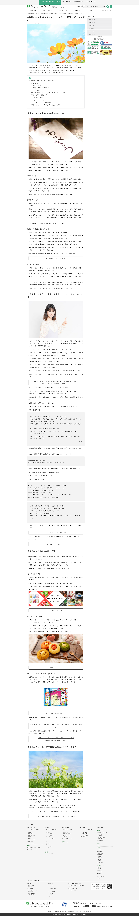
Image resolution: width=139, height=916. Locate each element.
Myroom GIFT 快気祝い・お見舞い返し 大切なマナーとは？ (54, 816)
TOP (28, 13)
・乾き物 (46, 839)
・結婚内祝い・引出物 (101, 834)
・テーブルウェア (83, 832)
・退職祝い (99, 857)
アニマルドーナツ (55, 668)
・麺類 (46, 841)
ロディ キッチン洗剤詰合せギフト (55, 713)
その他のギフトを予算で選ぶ (87, 829)
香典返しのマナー (93, 28)
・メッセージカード (52, 888)
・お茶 (46, 849)
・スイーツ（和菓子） (49, 835)
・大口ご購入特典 (72, 890)
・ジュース (47, 847)
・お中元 (99, 870)
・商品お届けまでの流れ (32, 887)
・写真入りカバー (51, 893)
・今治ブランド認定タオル (67, 833)
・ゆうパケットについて (73, 888)
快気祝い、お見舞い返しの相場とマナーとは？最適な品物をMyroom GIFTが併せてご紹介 (56, 724)
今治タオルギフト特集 (66, 843)
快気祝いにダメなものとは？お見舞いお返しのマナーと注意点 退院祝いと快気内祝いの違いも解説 (56, 739)
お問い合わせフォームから (96, 903)
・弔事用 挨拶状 (51, 891)
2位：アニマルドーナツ (39, 100)
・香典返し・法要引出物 (102, 832)
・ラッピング (50, 885)
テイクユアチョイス (55, 610)
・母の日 (99, 867)
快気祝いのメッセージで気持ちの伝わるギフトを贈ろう (46, 105)
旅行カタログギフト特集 (32, 849)
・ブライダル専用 (31, 839)
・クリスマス (100, 875)
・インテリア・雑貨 (84, 835)
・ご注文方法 (30, 888)
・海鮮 (46, 844)
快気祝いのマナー (53, 13)
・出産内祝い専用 (31, 835)
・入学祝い (99, 860)
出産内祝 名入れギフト (102, 845)
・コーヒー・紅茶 (48, 846)
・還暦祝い (99, 854)
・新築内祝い (100, 838)
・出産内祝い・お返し (101, 835)
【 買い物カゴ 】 (31, 894)
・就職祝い (99, 856)
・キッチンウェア (83, 833)
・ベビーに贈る (30, 843)
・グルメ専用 (30, 833)
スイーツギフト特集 (49, 853)
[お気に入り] (107, 6)
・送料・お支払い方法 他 (32, 890)
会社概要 (49, 911)
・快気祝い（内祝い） (101, 837)
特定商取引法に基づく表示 (73, 911)
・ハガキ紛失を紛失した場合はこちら (76, 885)
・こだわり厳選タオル (66, 838)
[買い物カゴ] (111, 6)
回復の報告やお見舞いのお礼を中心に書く (42, 80)
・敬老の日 (99, 872)
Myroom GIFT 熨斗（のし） (54, 258)
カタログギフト (31, 827)
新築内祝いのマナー (93, 34)
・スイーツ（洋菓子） (49, 833)
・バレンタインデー (101, 876)
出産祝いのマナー (93, 25)
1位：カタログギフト (39, 97)
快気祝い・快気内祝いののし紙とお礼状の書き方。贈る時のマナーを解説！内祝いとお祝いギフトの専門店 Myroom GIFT (56, 382)
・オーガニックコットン (67, 835)
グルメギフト (48, 827)
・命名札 (49, 890)
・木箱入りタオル (66, 832)
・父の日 (99, 868)
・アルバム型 (30, 841)
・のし (49, 887)
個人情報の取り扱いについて (59, 911)
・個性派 (29, 836)
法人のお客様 (80, 6)
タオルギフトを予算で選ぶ (68, 829)
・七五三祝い (100, 862)
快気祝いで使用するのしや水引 (41, 88)
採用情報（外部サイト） (87, 911)
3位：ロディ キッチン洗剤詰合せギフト (44, 102)
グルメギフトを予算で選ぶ (51, 829)
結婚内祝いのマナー (93, 19)
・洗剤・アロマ (83, 836)
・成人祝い (99, 859)
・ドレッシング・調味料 (50, 838)
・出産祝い (99, 849)
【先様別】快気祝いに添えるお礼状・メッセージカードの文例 (48, 93)
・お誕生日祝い (100, 853)
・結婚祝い (99, 851)
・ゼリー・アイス (48, 836)
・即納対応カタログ (72, 887)
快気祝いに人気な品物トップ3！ (40, 95)
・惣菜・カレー (48, 843)
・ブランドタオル (66, 836)
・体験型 (29, 838)
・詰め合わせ (47, 832)
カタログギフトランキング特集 (33, 847)
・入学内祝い (100, 840)
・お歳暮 (99, 873)
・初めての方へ (30, 885)
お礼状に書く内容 (38, 90)
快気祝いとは (36, 83)
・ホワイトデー (100, 878)
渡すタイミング (37, 85)
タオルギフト (65, 827)
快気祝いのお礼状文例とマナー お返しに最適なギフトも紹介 (70, 13)
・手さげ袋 (50, 894)
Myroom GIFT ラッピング (55, 544)
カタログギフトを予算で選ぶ (34, 829)
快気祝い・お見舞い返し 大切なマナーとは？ (39, 13)
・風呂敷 (49, 896)
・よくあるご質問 (31, 893)
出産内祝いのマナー (93, 22)
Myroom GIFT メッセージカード (55, 533)
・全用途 (29, 832)
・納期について (30, 891)
